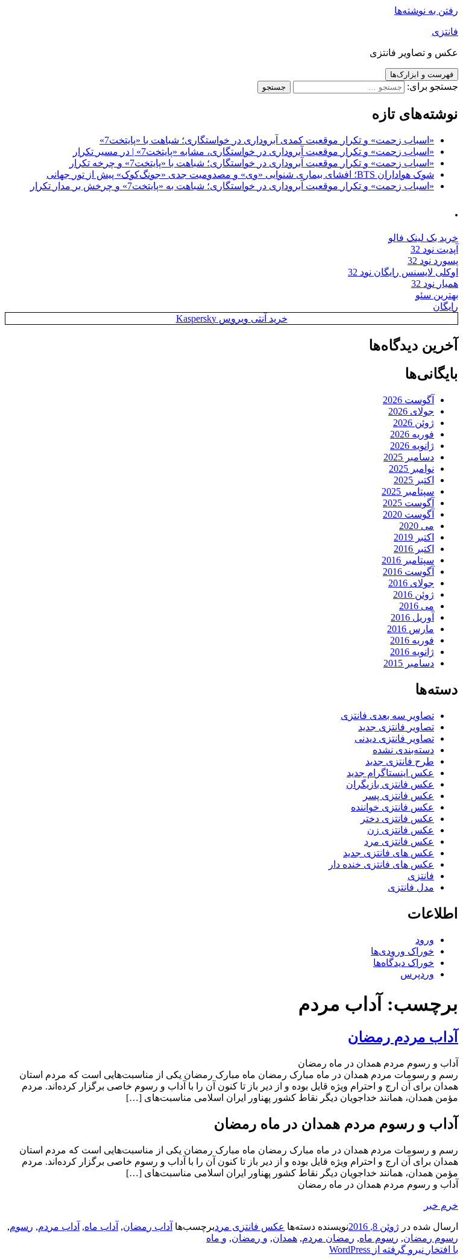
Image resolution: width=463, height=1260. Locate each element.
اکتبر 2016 (414, 549)
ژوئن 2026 (413, 423)
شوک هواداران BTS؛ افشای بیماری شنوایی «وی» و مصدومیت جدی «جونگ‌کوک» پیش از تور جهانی (240, 174)
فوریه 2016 (412, 640)
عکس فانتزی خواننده (392, 807)
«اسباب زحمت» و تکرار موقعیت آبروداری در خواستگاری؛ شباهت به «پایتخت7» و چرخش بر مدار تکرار (232, 186)
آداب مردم (59, 1226)
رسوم (21, 1226)
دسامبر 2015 (408, 663)
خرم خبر (441, 1205)
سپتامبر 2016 (408, 560)
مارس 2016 (410, 629)
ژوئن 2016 (413, 594)
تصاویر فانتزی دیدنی (394, 738)
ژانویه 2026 (412, 445)
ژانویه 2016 (412, 652)
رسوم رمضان (430, 1238)
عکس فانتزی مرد (399, 841)
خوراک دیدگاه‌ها (403, 963)
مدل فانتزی (411, 887)
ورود (424, 940)
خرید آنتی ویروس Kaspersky (232, 318)
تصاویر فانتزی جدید (396, 727)
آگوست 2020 (408, 514)
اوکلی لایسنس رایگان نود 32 (403, 272)
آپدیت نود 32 (434, 249)
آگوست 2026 (408, 400)
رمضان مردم (328, 1238)
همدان (284, 1238)
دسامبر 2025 (408, 457)
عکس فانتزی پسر (398, 796)
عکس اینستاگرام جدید (390, 773)
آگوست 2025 (408, 503)
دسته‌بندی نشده (403, 750)
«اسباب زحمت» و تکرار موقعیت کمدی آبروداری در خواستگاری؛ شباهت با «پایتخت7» (266, 140)
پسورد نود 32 (433, 260)
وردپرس (417, 974)
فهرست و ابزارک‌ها (421, 74)
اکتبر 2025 (414, 480)
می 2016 (416, 606)
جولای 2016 (411, 583)
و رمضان (250, 1238)
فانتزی (445, 32)
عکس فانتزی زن (400, 830)
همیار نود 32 (434, 283)
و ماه (216, 1238)
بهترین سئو (436, 295)
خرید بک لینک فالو (423, 238)
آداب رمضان (147, 1226)
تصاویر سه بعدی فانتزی (387, 715)
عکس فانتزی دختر (397, 818)
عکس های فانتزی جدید (388, 853)
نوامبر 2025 (411, 468)
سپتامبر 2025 (408, 491)
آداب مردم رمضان (403, 1037)
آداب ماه (101, 1226)
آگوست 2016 (408, 571)
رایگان (445, 306)
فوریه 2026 (412, 434)
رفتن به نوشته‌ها (426, 10)
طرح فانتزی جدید (399, 761)
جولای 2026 (411, 411)
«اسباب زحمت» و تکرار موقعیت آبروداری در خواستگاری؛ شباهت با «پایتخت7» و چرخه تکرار (251, 163)
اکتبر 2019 (414, 537)
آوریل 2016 (412, 617)
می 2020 (416, 526)
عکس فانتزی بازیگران (390, 784)
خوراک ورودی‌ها (402, 951)
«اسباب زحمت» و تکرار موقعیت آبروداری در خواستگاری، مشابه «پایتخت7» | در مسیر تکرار (253, 151)
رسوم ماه (378, 1238)
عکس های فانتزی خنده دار (381, 864)
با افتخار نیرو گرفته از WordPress (393, 1249)
